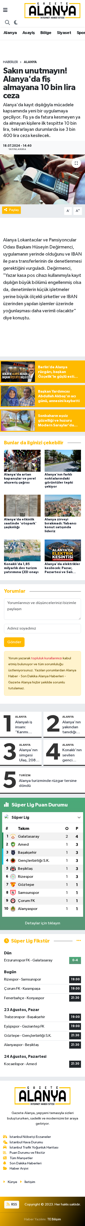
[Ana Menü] (5, 11)
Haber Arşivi (19, 1168)
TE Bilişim (54, 1219)
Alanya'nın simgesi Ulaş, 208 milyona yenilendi (28, 755)
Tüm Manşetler (21, 1158)
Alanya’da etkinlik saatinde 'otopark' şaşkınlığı (20, 523)
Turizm (24, 775)
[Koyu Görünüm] (16, 23)
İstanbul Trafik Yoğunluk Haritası (34, 1147)
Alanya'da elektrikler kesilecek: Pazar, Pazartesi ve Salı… (62, 568)
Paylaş (14, 210)
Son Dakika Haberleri (26, 1163)
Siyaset (64, 33)
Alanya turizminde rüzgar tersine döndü (48, 783)
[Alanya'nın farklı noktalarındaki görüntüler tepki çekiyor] (63, 461)
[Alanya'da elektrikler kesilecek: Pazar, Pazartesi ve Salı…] (63, 550)
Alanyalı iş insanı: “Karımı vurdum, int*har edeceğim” (25, 727)
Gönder (14, 642)
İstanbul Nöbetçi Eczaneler (30, 1137)
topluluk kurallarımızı (47, 658)
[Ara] (7, 23)
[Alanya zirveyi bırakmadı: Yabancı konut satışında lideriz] (63, 505)
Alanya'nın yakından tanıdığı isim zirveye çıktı (72, 727)
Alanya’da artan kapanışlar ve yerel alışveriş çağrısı (20, 478)
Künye (12, 1182)
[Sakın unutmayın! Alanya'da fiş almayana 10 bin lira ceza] (42, 179)
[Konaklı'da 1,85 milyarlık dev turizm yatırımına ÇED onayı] (22, 550)
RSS (14, 1204)
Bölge (45, 33)
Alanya (10, 33)
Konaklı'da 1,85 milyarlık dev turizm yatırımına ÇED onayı (21, 568)
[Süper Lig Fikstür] (78, 941)
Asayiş (28, 33)
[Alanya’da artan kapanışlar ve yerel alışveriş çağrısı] (22, 461)
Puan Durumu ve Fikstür (27, 1152)
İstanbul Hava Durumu (26, 1142)
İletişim (30, 1182)
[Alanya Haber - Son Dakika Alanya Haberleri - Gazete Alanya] (52, 10)
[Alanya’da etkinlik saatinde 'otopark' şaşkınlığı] (22, 505)
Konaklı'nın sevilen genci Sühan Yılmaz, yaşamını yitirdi (72, 755)
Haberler (10, 62)
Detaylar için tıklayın (42, 923)
